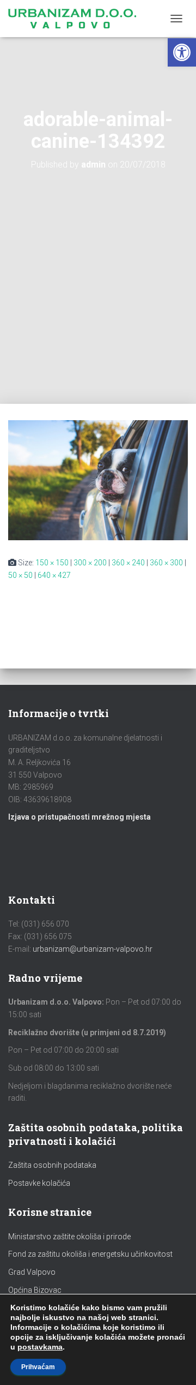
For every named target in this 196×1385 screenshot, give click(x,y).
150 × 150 (52, 562)
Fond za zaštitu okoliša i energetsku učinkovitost (90, 1254)
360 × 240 (128, 562)
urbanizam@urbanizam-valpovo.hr (92, 949)
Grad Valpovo (32, 1272)
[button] (182, 52)
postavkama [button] (40, 1346)
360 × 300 (166, 562)
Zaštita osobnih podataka (52, 1165)
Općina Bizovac (35, 1290)
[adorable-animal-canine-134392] (98, 479)
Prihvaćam (38, 1367)
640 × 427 (54, 575)
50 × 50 (20, 575)
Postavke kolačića (39, 1183)
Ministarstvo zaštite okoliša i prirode (69, 1236)
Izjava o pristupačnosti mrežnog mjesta (79, 817)
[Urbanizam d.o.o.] (76, 18)
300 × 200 (90, 562)
